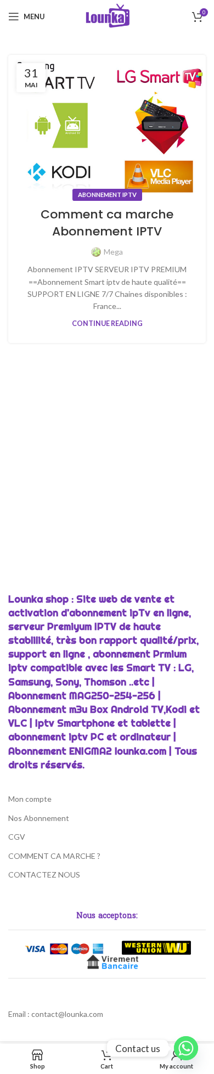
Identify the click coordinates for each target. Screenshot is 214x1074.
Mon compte (30, 798)
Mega (113, 251)
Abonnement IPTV (107, 194)
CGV (16, 836)
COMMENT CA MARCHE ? (54, 856)
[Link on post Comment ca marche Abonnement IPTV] (107, 125)
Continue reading (107, 323)
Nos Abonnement (38, 818)
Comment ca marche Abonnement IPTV (107, 223)
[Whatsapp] (186, 1048)
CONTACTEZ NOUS (44, 874)
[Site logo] (107, 15)
